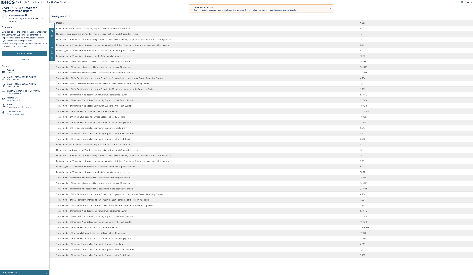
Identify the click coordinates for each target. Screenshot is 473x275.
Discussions (52, 31)
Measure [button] (60, 23)
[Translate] (52, 58)
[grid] (261, 139)
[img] (26, 15)
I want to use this (9, 272)
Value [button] (362, 23)
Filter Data (52, 36)
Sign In (468, 2)
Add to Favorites (52, 47)
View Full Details (24, 53)
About (52, 25)
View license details (15, 114)
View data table (14, 100)
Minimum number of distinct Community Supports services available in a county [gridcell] (93, 28)
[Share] (52, 52)
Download (24, 59)
